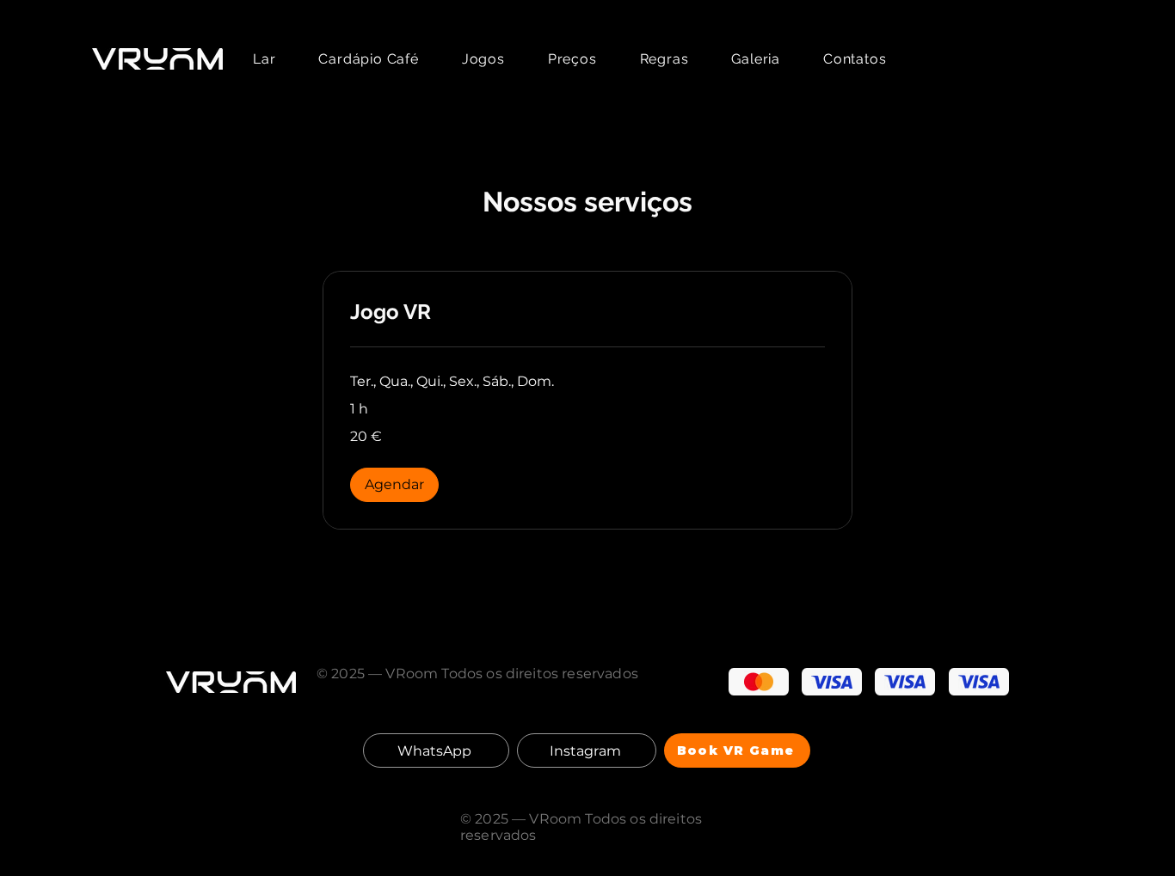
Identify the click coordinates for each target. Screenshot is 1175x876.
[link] (587, 312)
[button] (394, 485)
